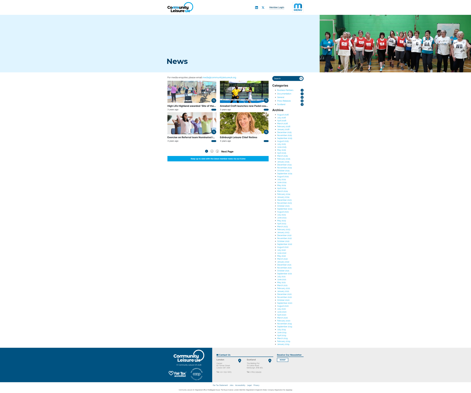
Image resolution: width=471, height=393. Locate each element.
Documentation (284, 94)
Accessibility (240, 385)
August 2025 (283, 141)
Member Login (276, 7)
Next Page (227, 151)
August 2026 (283, 115)
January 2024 (283, 197)
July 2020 (281, 309)
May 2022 (281, 256)
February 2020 (283, 321)
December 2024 (284, 165)
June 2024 (281, 182)
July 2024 (281, 179)
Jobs (231, 385)
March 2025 (282, 156)
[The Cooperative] (197, 374)
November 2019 (284, 323)
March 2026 (282, 123)
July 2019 (281, 329)
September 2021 (284, 273)
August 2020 (283, 306)
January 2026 (283, 129)
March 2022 (282, 259)
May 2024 (281, 185)
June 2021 (281, 279)
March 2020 (282, 318)
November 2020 (284, 297)
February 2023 (283, 229)
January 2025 (283, 162)
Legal (249, 385)
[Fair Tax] (177, 374)
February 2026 (283, 126)
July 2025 (281, 144)
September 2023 (284, 209)
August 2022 (282, 247)
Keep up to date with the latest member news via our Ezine (218, 158)
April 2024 (281, 188)
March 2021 (282, 285)
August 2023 (283, 212)
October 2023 (283, 206)
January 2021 (283, 291)
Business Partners (285, 90)
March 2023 (282, 226)
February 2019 (283, 341)
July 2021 (281, 276)
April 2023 (281, 223)
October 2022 (283, 241)
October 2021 (283, 271)
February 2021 (283, 288)
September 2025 (284, 138)
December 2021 (284, 265)
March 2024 (282, 191)
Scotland (281, 104)
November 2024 (284, 168)
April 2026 (281, 120)
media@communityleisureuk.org (219, 77)
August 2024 (283, 176)
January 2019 (283, 344)
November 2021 (284, 268)
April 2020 (281, 315)
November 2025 (284, 135)
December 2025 (284, 132)
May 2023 (281, 220)
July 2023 (281, 215)
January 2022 (283, 262)
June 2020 (282, 312)
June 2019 (281, 332)
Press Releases (284, 101)
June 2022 (281, 253)
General (280, 97)
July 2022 (281, 250)
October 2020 (283, 300)
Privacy (256, 385)
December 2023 (284, 200)
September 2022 (284, 244)
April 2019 (281, 335)
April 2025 (281, 153)
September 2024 (284, 173)
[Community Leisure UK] (180, 7)
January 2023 (283, 232)
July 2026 (281, 117)
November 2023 (284, 203)
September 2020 (284, 303)
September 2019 (284, 326)
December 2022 (284, 235)
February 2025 (283, 159)
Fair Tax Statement (220, 385)
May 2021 (281, 282)
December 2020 (284, 294)
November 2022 (284, 238)
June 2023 (281, 218)
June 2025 (281, 147)
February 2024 (283, 194)
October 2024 (283, 170)
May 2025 (281, 150)
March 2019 (282, 338)
